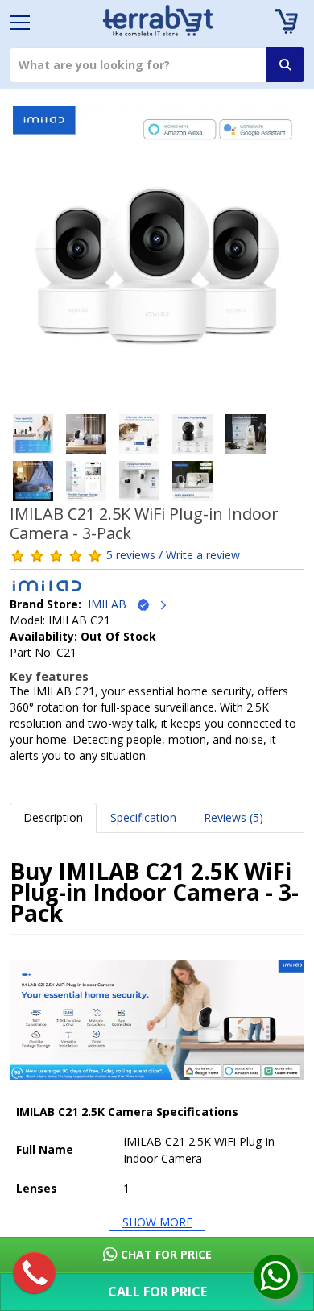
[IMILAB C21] (157, 255)
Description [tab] (53, 817)
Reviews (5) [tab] (233, 817)
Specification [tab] (143, 817)
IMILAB (112, 604)
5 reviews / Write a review (173, 554)
